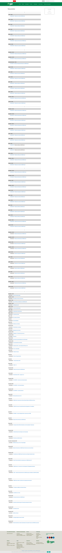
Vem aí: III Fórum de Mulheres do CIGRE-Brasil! (20, 301)
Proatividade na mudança (17, 327)
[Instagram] (51, 537)
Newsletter (8, 542)
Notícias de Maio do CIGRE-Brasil (19, 268)
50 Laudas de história (16, 317)
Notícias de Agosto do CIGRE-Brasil (20, 253)
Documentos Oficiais (20, 546)
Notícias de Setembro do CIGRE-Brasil (20, 248)
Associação (49, 9)
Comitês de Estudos (19, 545)
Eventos (49, 11)
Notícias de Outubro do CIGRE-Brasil (19, 243)
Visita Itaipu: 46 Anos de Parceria (18, 298)
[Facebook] (48, 537)
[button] (14, 1)
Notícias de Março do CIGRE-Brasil (20, 278)
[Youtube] (50, 537)
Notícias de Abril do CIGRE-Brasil (20, 273)
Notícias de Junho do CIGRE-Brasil (20, 263)
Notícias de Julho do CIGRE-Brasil (20, 258)
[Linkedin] (53, 537)
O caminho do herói (16, 314)
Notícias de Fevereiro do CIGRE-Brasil (20, 283)
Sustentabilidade (16, 320)
